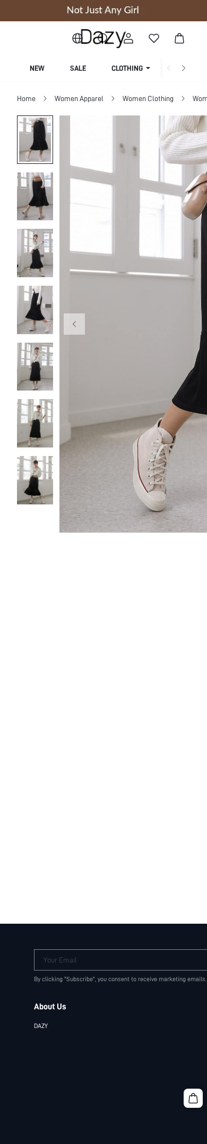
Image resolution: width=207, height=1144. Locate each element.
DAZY (41, 1026)
